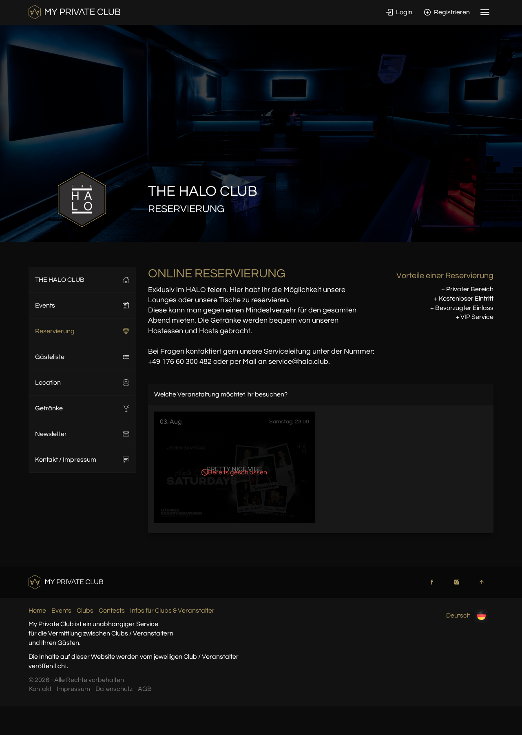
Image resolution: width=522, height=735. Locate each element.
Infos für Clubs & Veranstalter (172, 610)
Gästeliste (49, 357)
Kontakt (40, 689)
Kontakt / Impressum (65, 459)
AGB (145, 689)
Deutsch (458, 615)
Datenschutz (114, 689)
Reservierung (55, 331)
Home (37, 610)
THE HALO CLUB (59, 280)
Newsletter (51, 434)
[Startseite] (74, 12)
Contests (112, 610)
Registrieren (451, 12)
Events (45, 305)
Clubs (85, 610)
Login (403, 12)
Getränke (49, 408)
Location (48, 382)
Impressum (73, 689)
